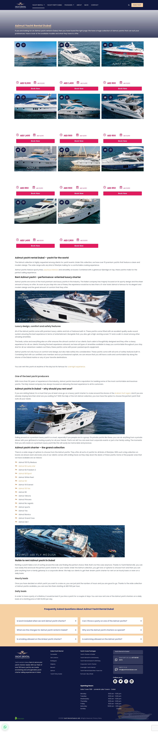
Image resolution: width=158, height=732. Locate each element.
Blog (86, 5)
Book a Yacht (137, 5)
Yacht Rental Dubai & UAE (72, 718)
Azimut (52, 671)
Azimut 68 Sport (25, 473)
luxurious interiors (51, 270)
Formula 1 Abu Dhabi (86, 674)
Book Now (35, 89)
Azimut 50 (23, 481)
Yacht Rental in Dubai (122, 651)
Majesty (52, 664)
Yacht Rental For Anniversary (89, 657)
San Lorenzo (54, 657)
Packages (68, 5)
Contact (94, 5)
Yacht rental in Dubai (21, 662)
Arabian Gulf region (123, 393)
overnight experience (76, 366)
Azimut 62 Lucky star (27, 466)
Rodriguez (53, 661)
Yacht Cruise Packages (88, 651)
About (79, 5)
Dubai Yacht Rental (56, 651)
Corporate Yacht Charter (88, 664)
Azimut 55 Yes (24, 488)
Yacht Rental (37, 5)
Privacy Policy (97, 718)
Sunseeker (53, 654)
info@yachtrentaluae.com (128, 670)
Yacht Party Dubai (54, 5)
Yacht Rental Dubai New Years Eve (91, 671)
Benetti (52, 667)
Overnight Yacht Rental (87, 667)
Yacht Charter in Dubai (87, 654)
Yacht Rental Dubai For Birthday (90, 661)
